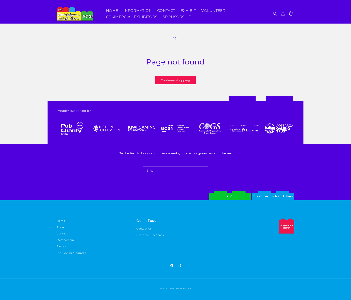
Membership (65, 240)
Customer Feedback (150, 235)
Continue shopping (175, 80)
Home (61, 220)
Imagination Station (180, 288)
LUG (230, 196)
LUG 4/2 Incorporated (71, 252)
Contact (62, 233)
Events (61, 246)
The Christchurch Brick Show (273, 193)
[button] (275, 14)
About (61, 227)
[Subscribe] (204, 171)
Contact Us (144, 228)
